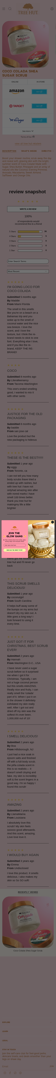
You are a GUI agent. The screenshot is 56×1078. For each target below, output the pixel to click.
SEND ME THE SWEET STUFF (15, 550)
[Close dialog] (52, 522)
